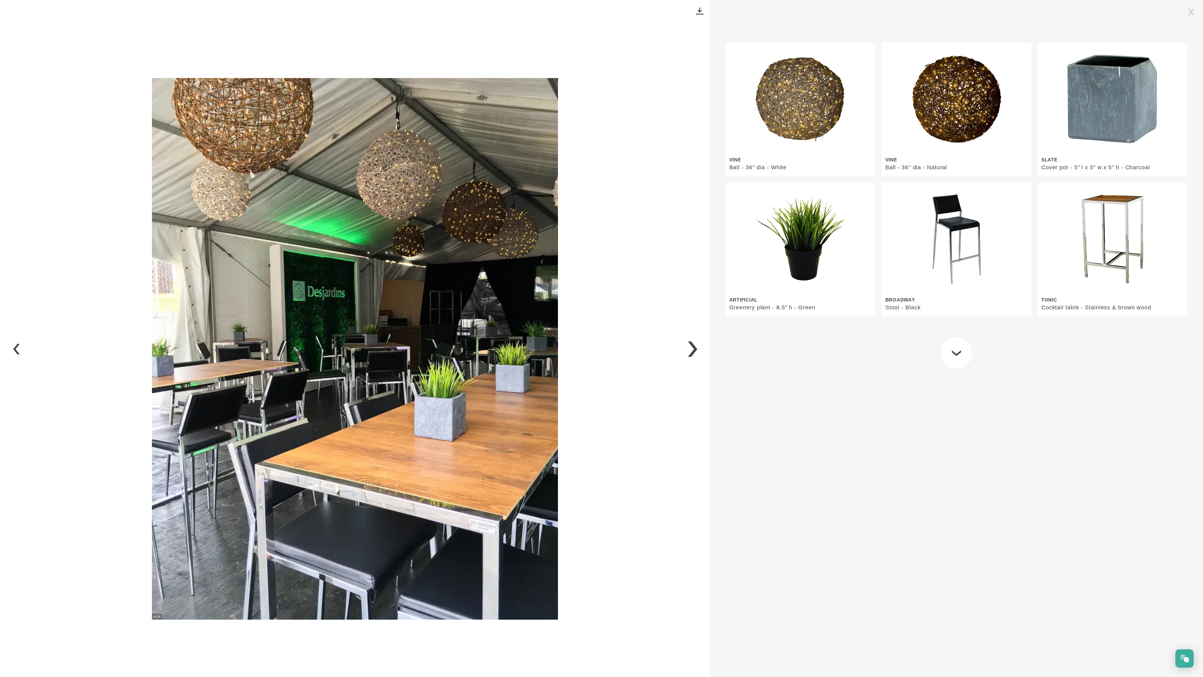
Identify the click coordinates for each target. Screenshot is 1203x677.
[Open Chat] (1184, 658)
